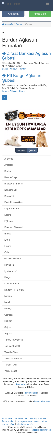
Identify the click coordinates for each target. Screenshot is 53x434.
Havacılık (9, 264)
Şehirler (32, 150)
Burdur (19, 24)
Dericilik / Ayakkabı (13, 202)
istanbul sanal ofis (25, 424)
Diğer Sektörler (12, 208)
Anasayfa (13, 13)
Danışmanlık (10, 189)
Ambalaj (8, 164)
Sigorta (8, 333)
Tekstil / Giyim (11, 352)
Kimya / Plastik (11, 283)
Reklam (8, 320)
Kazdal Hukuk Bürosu (41, 429)
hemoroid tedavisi (42, 401)
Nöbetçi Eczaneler (38, 418)
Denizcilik (9, 196)
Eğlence (8, 221)
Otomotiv (8, 314)
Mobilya (8, 308)
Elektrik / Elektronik (14, 227)
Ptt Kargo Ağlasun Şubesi (21, 77)
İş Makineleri (10, 271)
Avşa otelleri (21, 384)
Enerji (7, 239)
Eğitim (7, 214)
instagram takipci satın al (29, 421)
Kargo (4, 90)
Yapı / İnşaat (10, 370)
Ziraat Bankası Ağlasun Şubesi (26, 55)
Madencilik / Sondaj (14, 289)
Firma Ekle (40, 13)
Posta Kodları (8, 421)
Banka (5, 68)
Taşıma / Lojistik (12, 346)
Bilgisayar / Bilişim (13, 183)
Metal (7, 302)
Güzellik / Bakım (12, 258)
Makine (8, 296)
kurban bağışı (31, 392)
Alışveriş (8, 158)
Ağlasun (13, 68)
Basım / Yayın (11, 177)
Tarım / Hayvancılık (13, 339)
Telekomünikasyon (13, 358)
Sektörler (21, 150)
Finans (7, 246)
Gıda (6, 252)
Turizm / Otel (10, 364)
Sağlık (7, 327)
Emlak (7, 233)
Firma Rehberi (21, 418)
